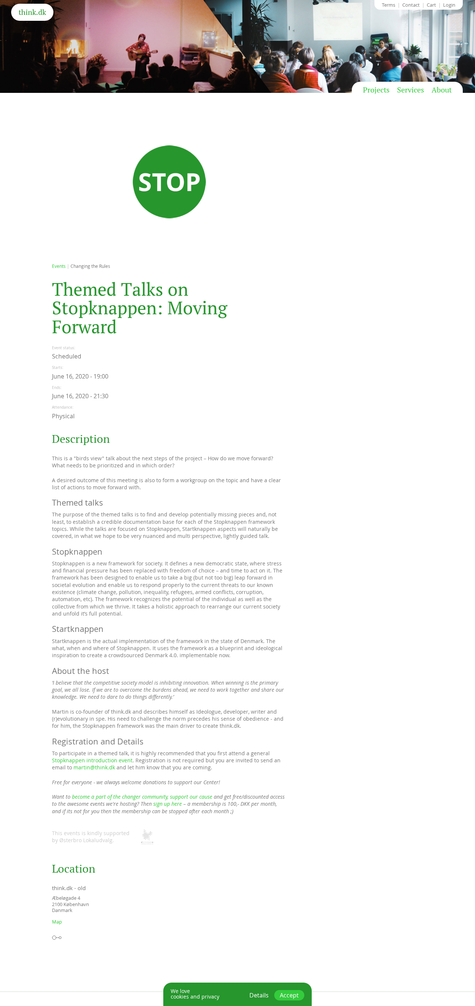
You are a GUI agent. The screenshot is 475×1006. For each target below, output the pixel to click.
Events (59, 266)
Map (57, 921)
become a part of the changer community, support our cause (142, 796)
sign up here (167, 803)
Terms (388, 4)
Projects (376, 90)
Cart (431, 4)
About (442, 90)
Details (259, 995)
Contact (411, 4)
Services (410, 90)
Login (449, 4)
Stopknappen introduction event (92, 760)
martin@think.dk (94, 767)
